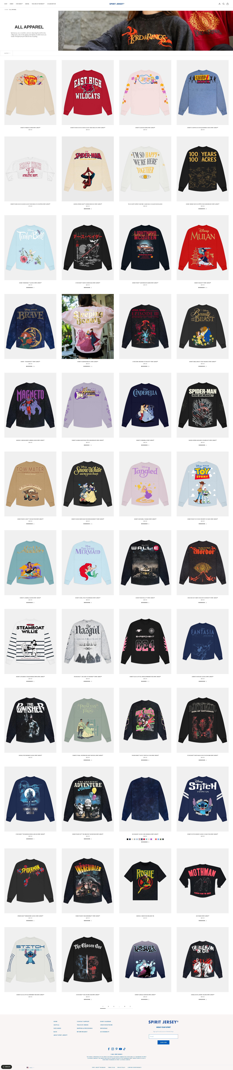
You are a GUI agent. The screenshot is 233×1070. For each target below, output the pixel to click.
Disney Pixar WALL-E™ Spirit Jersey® (145, 598)
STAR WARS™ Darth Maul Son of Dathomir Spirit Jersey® (202, 755)
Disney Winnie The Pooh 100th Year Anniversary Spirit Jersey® (202, 204)
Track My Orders (82, 1025)
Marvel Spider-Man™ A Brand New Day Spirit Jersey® (88, 204)
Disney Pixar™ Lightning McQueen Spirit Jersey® (145, 283)
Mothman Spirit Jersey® (202, 916)
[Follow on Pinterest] (116, 1049)
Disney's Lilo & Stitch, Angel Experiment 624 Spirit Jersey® (145, 676)
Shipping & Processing (84, 1028)
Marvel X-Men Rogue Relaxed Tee (145, 916)
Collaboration (51, 4)
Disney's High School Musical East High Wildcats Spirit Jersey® (87, 127)
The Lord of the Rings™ (38, 4)
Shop (5, 4)
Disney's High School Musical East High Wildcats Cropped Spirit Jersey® (30, 204)
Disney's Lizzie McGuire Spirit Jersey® (145, 127)
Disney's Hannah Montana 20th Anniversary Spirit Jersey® (88, 440)
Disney (11, 4)
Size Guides (57, 1028)
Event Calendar (105, 1021)
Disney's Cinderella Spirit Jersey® (145, 440)
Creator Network (106, 1025)
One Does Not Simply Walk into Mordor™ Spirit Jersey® (202, 598)
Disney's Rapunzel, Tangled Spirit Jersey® (145, 519)
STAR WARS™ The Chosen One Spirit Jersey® (87, 994)
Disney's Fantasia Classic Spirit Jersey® (202, 676)
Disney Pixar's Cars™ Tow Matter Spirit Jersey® (30, 519)
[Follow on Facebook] (108, 1049)
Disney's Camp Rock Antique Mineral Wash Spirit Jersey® (202, 127)
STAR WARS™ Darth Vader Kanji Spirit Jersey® (88, 283)
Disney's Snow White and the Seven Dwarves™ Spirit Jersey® (88, 519)
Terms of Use (111, 1067)
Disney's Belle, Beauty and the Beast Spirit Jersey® (202, 361)
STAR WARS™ (19, 4)
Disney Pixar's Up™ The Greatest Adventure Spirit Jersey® (87, 834)
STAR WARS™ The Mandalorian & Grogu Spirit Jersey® (30, 834)
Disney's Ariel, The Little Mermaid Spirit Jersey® (87, 598)
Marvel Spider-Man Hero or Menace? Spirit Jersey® (202, 440)
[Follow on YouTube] (120, 1049)
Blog (55, 1032)
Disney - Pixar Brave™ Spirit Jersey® (30, 361)
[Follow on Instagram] (112, 1049)
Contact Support (83, 1021)
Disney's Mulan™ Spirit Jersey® (202, 283)
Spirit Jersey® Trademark (98, 1067)
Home (6, 9)
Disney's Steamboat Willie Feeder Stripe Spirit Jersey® (30, 676)
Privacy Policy (121, 1067)
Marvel (27, 4)
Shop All (56, 1025)
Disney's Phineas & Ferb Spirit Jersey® (30, 127)
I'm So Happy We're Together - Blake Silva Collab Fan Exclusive (145, 204)
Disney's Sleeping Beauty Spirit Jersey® (87, 361)
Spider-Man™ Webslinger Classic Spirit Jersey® (30, 916)
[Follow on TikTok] (124, 1049)
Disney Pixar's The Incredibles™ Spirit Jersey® (88, 916)
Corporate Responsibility (134, 1067)
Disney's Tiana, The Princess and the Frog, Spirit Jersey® (88, 755)
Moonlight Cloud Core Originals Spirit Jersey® (145, 834)
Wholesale (103, 1028)
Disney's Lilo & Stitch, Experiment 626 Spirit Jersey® (30, 994)
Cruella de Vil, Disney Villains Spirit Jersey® (202, 994)
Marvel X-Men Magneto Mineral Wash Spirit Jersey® (30, 440)
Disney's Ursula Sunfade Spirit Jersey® (145, 994)
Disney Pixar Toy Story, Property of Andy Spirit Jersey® (202, 519)
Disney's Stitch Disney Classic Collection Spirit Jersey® (202, 834)
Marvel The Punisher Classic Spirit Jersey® (30, 755)
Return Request (82, 1032)
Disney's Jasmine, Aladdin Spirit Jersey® (30, 598)
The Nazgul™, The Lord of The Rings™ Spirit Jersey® (88, 676)
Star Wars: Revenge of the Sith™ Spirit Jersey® (145, 361)
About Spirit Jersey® (60, 1035)
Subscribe (163, 1042)
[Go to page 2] (130, 1006)
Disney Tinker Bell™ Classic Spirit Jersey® (30, 283)
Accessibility (104, 1032)
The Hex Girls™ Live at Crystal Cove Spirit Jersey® (145, 755)
